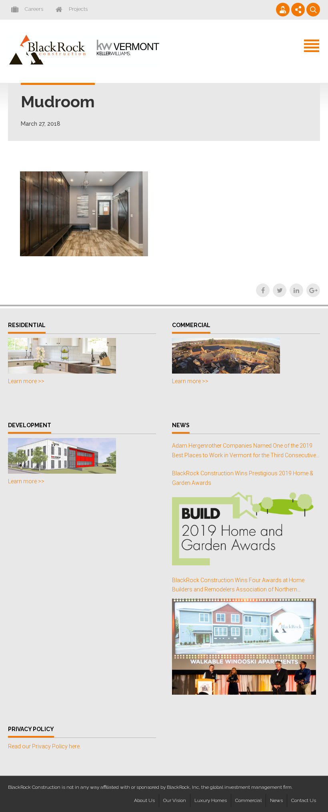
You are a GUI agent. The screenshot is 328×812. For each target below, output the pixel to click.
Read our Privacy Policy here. (44, 746)
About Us (144, 800)
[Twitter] (279, 290)
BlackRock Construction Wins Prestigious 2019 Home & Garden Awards (242, 478)
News (276, 800)
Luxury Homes (210, 800)
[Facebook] (263, 290)
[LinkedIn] (296, 290)
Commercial (248, 800)
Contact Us (303, 800)
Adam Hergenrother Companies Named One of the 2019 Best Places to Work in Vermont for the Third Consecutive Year (244, 451)
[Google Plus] (313, 290)
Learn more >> (26, 381)
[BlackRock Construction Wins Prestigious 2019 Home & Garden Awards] (244, 528)
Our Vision (174, 800)
